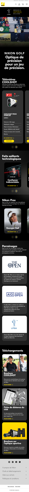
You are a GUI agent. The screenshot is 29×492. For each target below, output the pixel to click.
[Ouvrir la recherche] (16, 4)
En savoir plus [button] (13, 185)
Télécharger (7, 384)
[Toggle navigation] (26, 4)
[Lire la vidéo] (12, 174)
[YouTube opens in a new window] (9, 462)
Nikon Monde (17, 486)
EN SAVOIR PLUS (9, 138)
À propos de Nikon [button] (9, 468)
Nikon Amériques (11, 486)
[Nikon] (3, 4)
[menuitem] (11, 486)
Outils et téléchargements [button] (11, 471)
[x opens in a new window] (20, 462)
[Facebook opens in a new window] (16, 462)
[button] (16, 147)
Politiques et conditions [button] (10, 479)
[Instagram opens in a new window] (13, 462)
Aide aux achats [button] (8, 475)
